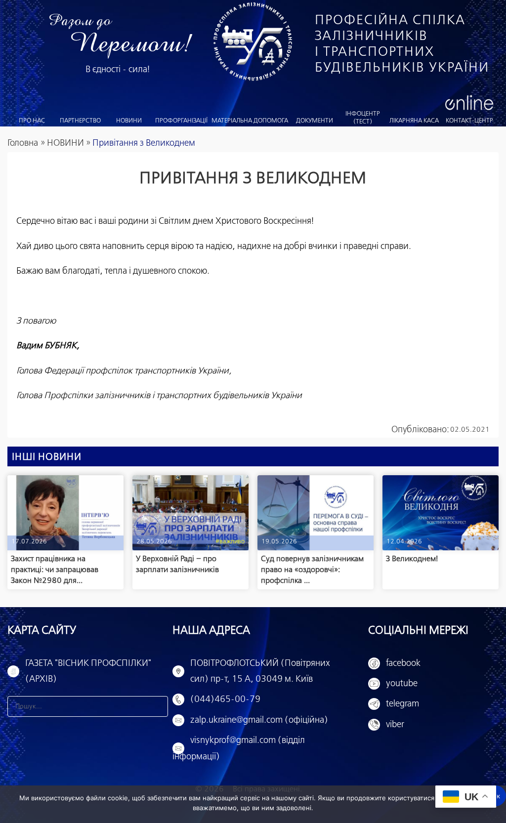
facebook (403, 663)
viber (395, 724)
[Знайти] (157, 706)
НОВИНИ (65, 143)
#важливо (230, 541)
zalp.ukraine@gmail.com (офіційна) (259, 720)
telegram (402, 704)
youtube (402, 683)
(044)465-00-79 (225, 699)
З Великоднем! (412, 559)
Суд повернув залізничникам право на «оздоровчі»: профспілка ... (312, 569)
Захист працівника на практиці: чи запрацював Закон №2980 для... (54, 569)
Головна (22, 143)
